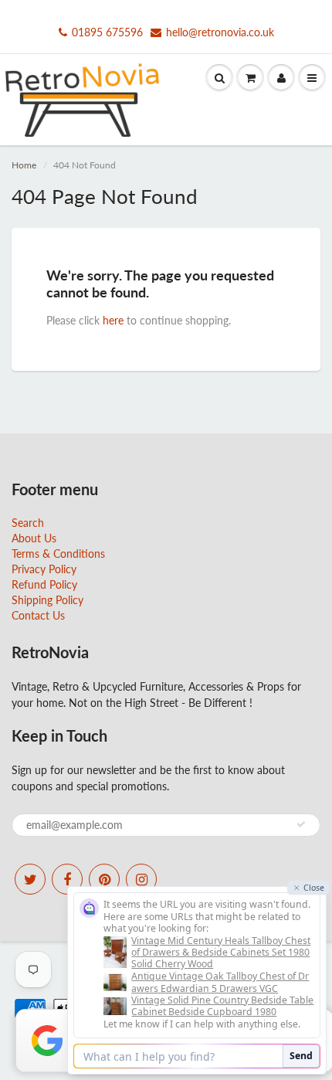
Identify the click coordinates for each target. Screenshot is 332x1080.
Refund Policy (44, 584)
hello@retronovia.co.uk (220, 32)
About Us (34, 538)
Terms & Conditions (58, 553)
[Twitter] (30, 879)
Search (28, 522)
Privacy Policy (44, 569)
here (113, 320)
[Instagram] (141, 879)
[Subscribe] (301, 824)
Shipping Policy (47, 599)
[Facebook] (67, 879)
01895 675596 (107, 32)
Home (24, 165)
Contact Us (38, 615)
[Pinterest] (104, 879)
